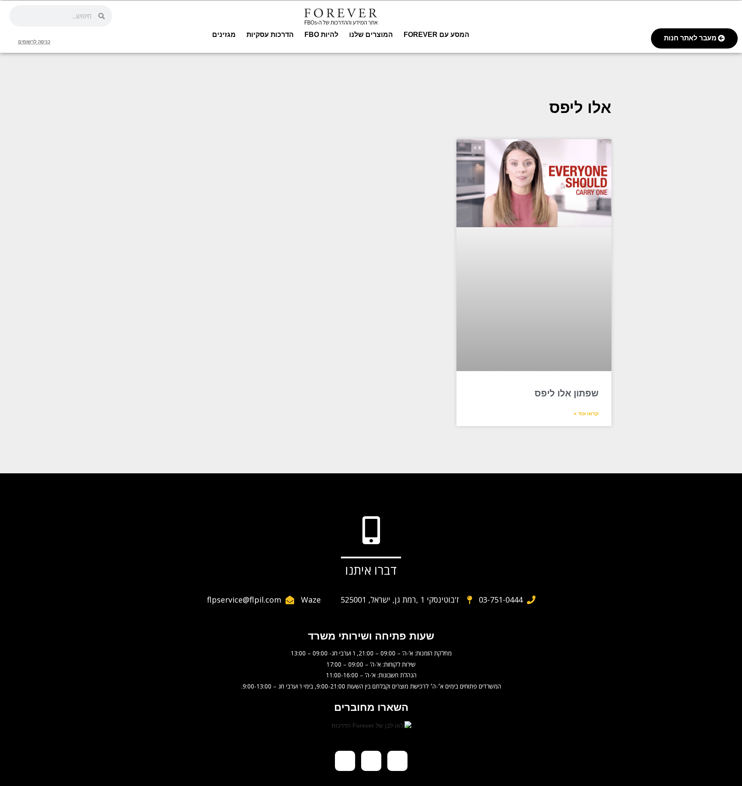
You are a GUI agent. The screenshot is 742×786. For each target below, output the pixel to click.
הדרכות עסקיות (270, 34)
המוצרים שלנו (371, 34)
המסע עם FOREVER (436, 34)
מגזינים (224, 34)
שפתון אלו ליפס (567, 393)
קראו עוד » (586, 414)
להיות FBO (321, 34)
